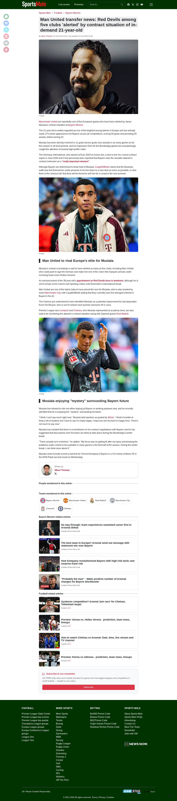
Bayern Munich (75, 125)
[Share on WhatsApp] (6, 16)
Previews (78, 4)
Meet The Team (132, 727)
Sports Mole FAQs (133, 717)
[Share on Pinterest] (6, 49)
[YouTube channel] (142, 4)
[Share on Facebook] (6, 23)
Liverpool (64, 310)
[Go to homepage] (34, 4)
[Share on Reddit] (6, 36)
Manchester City (52, 293)
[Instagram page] (137, 4)
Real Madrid (122, 314)
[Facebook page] (128, 4)
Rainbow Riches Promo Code (104, 727)
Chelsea (77, 310)
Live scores (64, 4)
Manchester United (48, 121)
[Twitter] (55, 473)
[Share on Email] (6, 43)
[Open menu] (151, 4)
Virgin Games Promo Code (103, 723)
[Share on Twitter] (6, 30)
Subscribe (88, 687)
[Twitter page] (133, 4)
